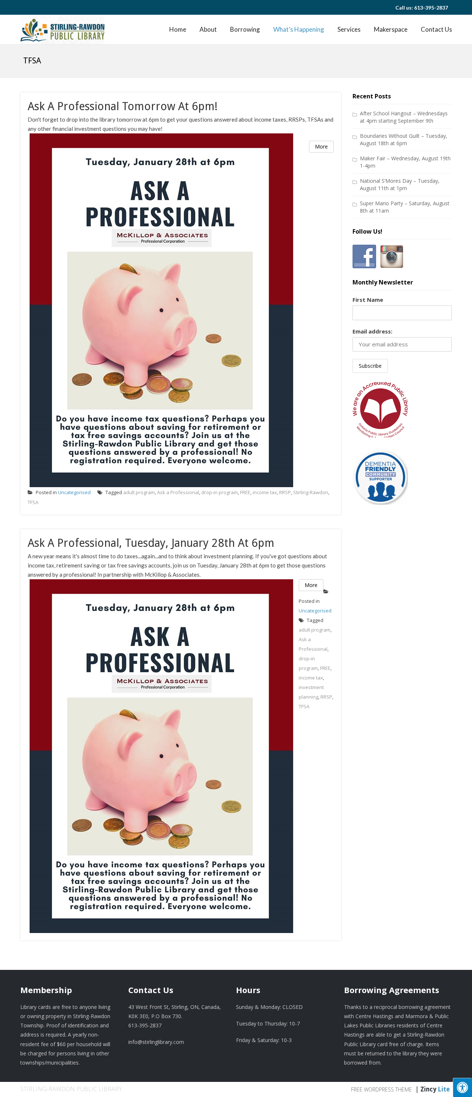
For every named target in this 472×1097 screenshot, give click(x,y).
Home (177, 29)
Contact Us (436, 29)
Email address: (372, 331)
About (208, 29)
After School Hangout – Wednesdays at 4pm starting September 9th (404, 117)
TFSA (33, 502)
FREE (245, 492)
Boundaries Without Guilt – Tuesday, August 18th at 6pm (403, 139)
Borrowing (245, 29)
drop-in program (219, 492)
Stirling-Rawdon (310, 492)
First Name (368, 299)
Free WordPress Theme (381, 1089)
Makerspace (390, 29)
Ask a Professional (178, 492)
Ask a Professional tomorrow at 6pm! (123, 106)
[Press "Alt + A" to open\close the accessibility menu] (462, 1087)
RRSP (285, 492)
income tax (265, 492)
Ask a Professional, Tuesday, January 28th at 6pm (151, 543)
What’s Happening (298, 29)
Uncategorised (74, 492)
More (321, 146)
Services (349, 29)
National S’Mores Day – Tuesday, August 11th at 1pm (400, 184)
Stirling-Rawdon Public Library (71, 1089)
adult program (139, 492)
